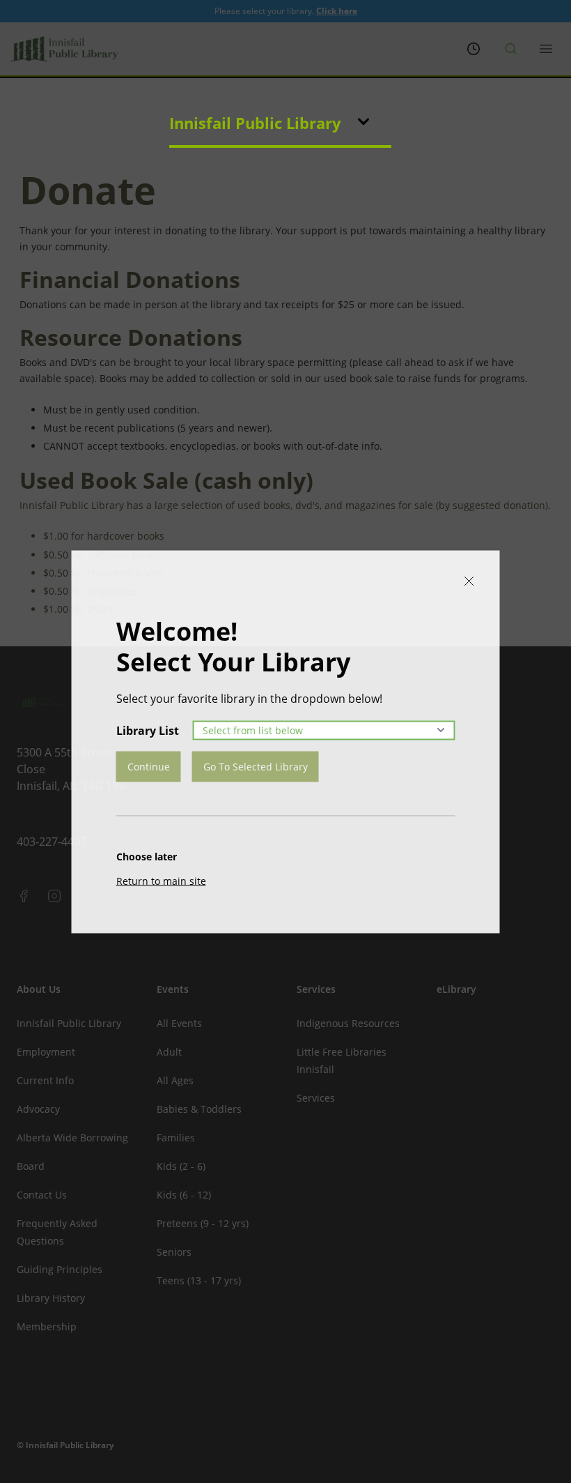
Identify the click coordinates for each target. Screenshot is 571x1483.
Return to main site (161, 880)
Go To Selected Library (255, 766)
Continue (148, 766)
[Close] (469, 580)
